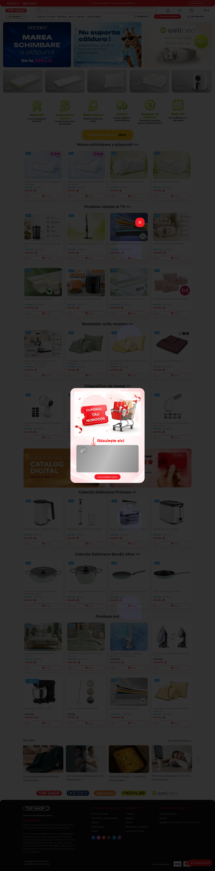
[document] (107, 435)
